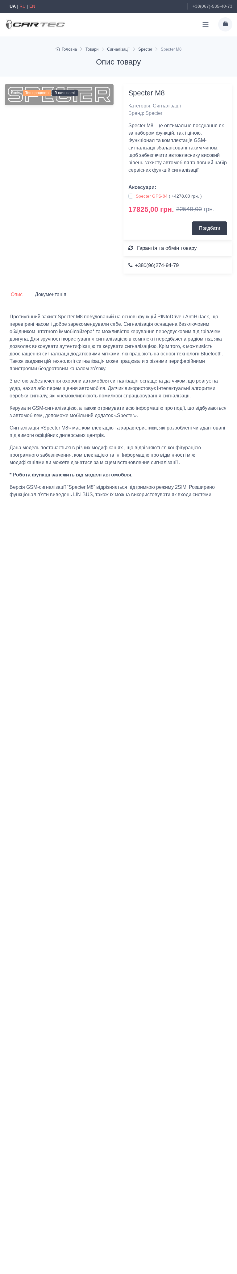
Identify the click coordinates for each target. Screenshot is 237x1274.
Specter (145, 49)
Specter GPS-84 (152, 196)
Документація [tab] (50, 294)
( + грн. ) (169, 196)
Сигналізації (118, 49)
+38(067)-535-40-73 (212, 6)
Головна (69, 49)
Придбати (209, 228)
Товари (91, 49)
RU (22, 6)
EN (32, 6)
